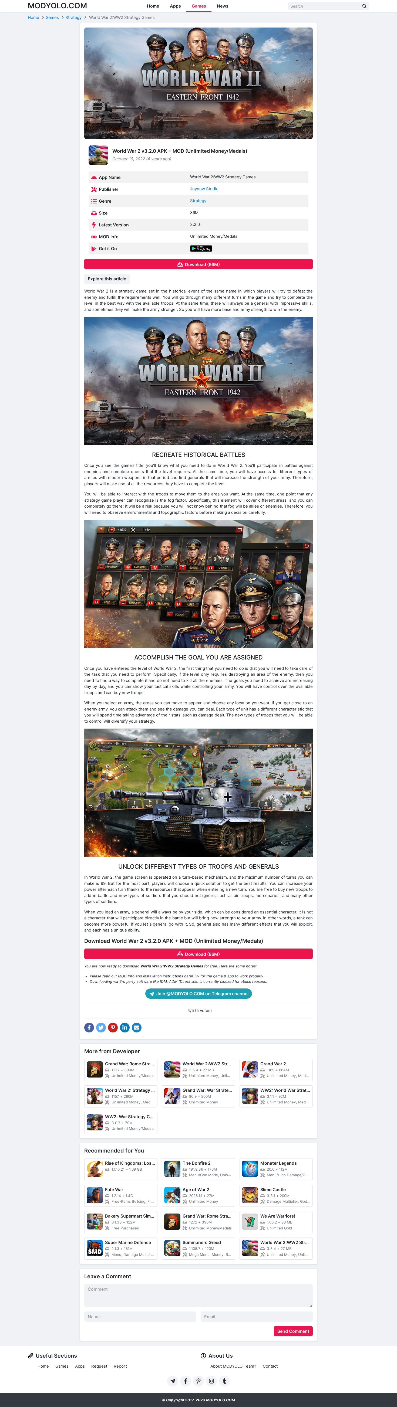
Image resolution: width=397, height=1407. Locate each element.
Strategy (198, 200)
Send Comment (293, 1331)
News (222, 6)
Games (199, 6)
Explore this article (107, 278)
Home (153, 6)
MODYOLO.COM (57, 5)
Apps (175, 6)
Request (99, 1366)
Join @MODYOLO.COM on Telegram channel (201, 993)
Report (120, 1366)
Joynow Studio (204, 188)
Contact (270, 1366)
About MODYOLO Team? (233, 1366)
